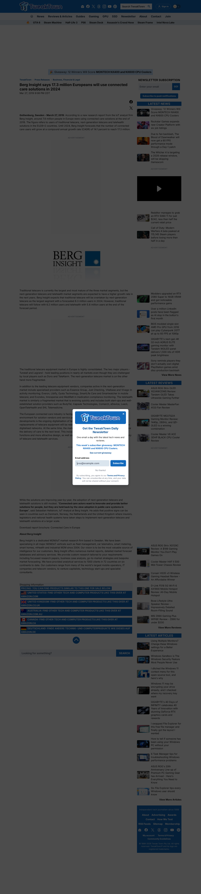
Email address (82, 458)
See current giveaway (100, 452)
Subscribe (118, 463)
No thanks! (100, 470)
